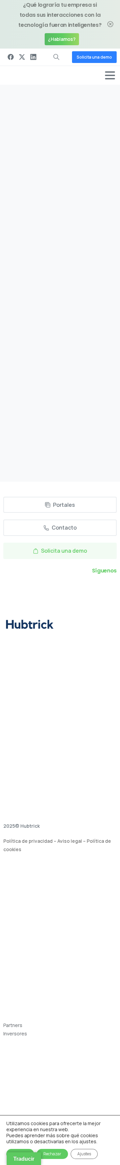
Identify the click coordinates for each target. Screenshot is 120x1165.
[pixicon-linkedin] (67, 589)
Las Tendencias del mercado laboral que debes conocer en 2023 (53, 347)
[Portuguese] (21, 1110)
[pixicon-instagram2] (52, 589)
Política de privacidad (28, 841)
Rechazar (52, 1154)
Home (53, 157)
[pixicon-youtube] (83, 589)
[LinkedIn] (33, 57)
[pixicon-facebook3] (37, 589)
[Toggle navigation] (110, 75)
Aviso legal (69, 841)
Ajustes (84, 1154)
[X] (22, 57)
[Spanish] (28, 1110)
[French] (14, 1110)
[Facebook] (10, 57)
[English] (6, 1110)
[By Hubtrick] (16, 289)
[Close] (110, 24)
